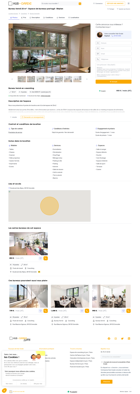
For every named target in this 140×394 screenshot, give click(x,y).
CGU (130, 391)
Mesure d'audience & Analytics (14, 375)
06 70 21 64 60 (105, 352)
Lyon (86, 352)
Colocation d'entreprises (78, 358)
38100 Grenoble (45, 96)
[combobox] (59, 3)
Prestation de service (15, 132)
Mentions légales (124, 391)
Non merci (9, 383)
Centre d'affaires (75, 355)
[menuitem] (14, 18)
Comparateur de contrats (47, 358)
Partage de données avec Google (15, 373)
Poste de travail (75, 367)
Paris (91, 352)
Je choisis (23, 383)
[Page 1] (22, 79)
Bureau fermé (74, 364)
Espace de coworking (77, 352)
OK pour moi (38, 383)
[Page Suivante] (86, 79)
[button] (4, 390)
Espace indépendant (76, 361)
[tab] (22, 79)
